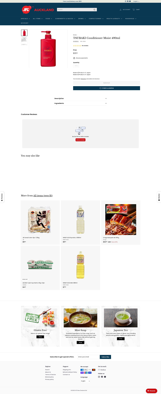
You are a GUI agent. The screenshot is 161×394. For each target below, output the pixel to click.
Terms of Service (50, 374)
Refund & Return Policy (70, 372)
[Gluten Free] (40, 318)
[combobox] (77, 9)
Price (75, 50)
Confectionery (95, 18)
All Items (37, 18)
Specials (24, 18)
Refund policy (49, 377)
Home (75, 35)
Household (130, 18)
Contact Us (66, 374)
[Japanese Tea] (121, 318)
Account (25, 23)
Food (48, 18)
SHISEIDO (76, 41)
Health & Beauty (114, 18)
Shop (40, 337)
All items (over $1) (42, 195)
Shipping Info (67, 370)
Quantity (76, 63)
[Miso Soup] (80, 318)
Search (47, 370)
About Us (48, 372)
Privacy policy (49, 379)
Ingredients (59, 103)
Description (59, 98)
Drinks (81, 18)
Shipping (83, 79)
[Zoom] (48, 49)
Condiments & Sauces (64, 18)
